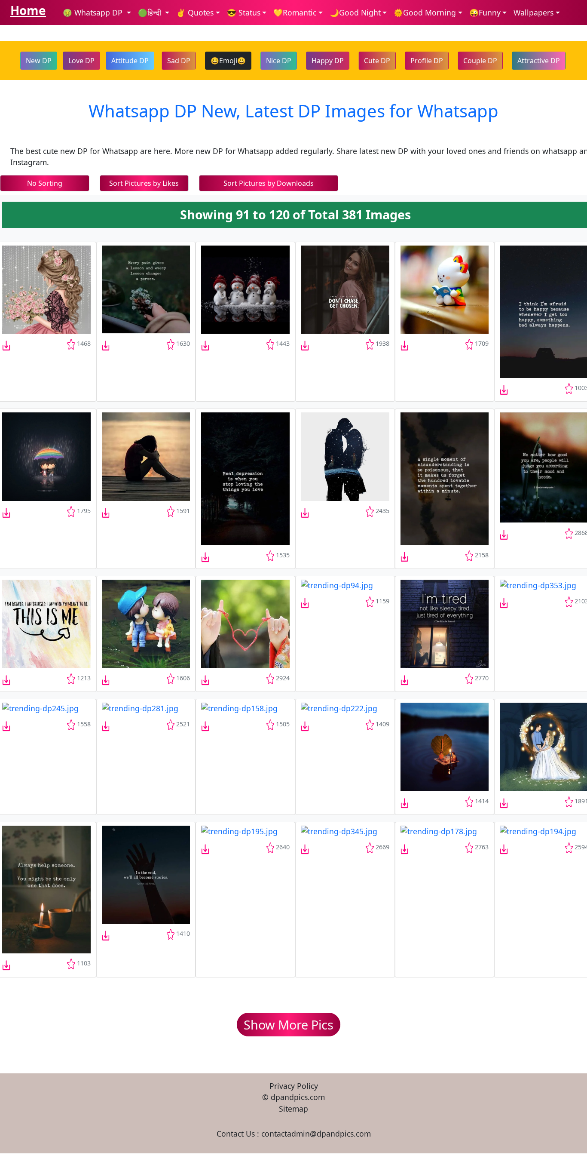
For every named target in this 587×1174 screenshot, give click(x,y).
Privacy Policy (293, 1086)
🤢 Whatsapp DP (94, 12)
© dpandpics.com (293, 1097)
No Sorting (44, 183)
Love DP (81, 60)
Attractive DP (538, 60)
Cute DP (377, 60)
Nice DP (278, 60)
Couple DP (480, 60)
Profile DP (426, 60)
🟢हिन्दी (150, 12)
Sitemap (293, 1108)
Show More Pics (288, 1024)
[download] (46, 288)
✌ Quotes (195, 12)
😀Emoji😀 (228, 60)
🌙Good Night (355, 12)
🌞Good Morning (425, 12)
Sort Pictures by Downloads (268, 183)
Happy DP (328, 60)
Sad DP (178, 60)
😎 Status (243, 12)
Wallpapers (533, 12)
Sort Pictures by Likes (144, 183)
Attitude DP (130, 60)
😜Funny (485, 12)
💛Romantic (294, 12)
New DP (39, 60)
